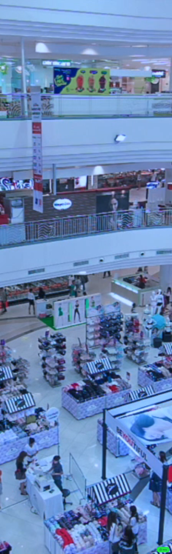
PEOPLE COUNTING (18, 9)
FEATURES (10, 6)
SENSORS (9, 30)
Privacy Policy (11, 475)
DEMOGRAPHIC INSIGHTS (21, 12)
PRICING (9, 40)
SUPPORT (10, 72)
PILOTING (10, 69)
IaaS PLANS (15, 43)
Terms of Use (11, 477)
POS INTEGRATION (18, 17)
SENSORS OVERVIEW (19, 33)
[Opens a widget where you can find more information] (163, 550)
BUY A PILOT (15, 46)
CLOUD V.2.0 (15, 27)
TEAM (12, 59)
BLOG (12, 61)
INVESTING (15, 56)
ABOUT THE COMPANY (20, 54)
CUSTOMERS (15, 51)
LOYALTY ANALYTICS (19, 14)
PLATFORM (10, 19)
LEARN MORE (6, 218)
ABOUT (9, 48)
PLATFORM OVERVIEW (19, 22)
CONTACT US (15, 67)
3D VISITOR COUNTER (19, 38)
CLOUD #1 (14, 25)
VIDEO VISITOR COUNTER (21, 35)
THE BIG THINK (17, 64)
